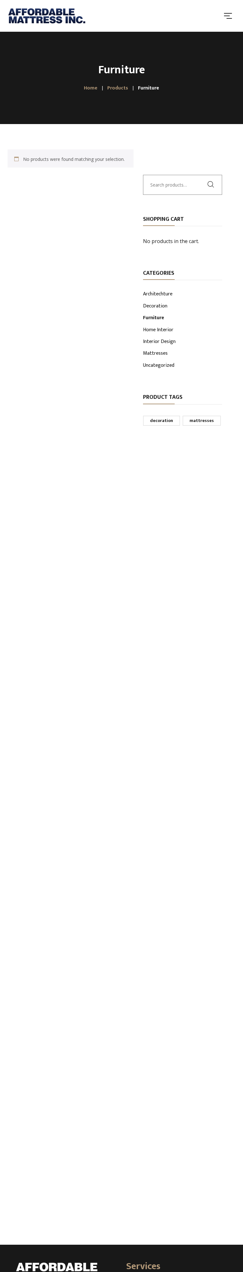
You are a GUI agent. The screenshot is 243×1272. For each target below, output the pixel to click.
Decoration (155, 306)
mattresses (202, 420)
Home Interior (158, 330)
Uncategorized (158, 366)
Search (212, 184)
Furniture (153, 318)
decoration (161, 420)
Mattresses (155, 354)
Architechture (157, 294)
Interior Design (159, 342)
